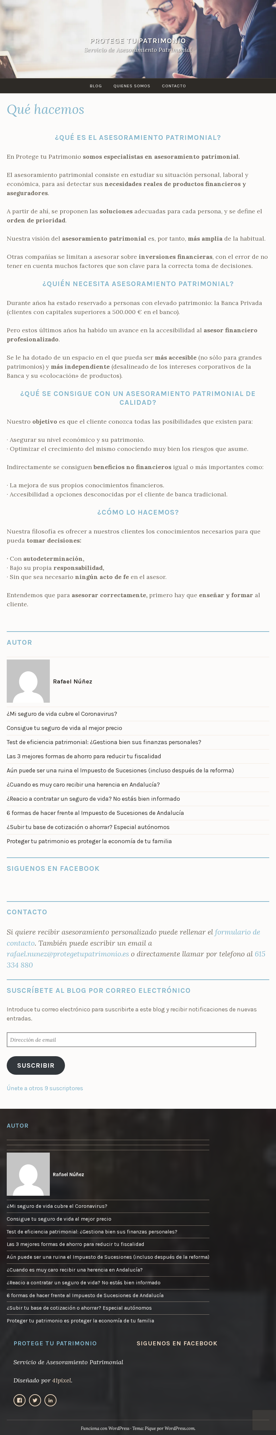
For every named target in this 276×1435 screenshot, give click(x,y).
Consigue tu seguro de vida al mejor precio (64, 728)
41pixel (61, 1380)
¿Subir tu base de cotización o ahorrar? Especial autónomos (88, 827)
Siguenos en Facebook (53, 868)
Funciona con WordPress (105, 1428)
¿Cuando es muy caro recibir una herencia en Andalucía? (83, 784)
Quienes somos (131, 85)
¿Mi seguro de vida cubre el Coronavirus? (62, 714)
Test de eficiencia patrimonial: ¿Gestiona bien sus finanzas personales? (104, 742)
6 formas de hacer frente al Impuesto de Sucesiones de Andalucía (95, 813)
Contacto (174, 85)
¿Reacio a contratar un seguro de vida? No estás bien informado (93, 798)
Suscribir (36, 1065)
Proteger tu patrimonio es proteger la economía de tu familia (89, 841)
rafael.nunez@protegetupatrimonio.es (68, 953)
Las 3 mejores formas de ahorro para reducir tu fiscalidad (84, 756)
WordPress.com (180, 1428)
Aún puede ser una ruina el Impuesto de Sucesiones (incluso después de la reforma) (120, 770)
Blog (96, 85)
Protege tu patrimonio (138, 40)
